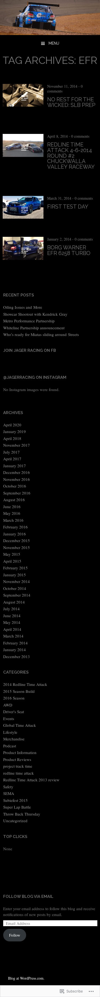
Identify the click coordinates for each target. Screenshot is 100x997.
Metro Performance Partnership (29, 320)
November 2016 (16, 479)
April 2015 (12, 561)
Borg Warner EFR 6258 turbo (68, 250)
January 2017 (14, 465)
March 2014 (13, 636)
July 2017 (11, 452)
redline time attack (18, 773)
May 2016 (11, 513)
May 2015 (11, 554)
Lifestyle (10, 732)
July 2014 (11, 608)
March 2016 (13, 520)
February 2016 (15, 527)
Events (8, 718)
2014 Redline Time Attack (25, 684)
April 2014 (12, 629)
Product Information (20, 752)
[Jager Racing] (50, 33)
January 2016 (14, 533)
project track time (17, 766)
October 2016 (14, 486)
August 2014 (14, 602)
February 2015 (15, 567)
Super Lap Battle (17, 807)
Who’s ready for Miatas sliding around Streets (41, 334)
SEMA (8, 793)
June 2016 (12, 506)
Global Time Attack (19, 725)
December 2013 (16, 656)
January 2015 (14, 574)
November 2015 (16, 547)
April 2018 (12, 438)
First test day (67, 206)
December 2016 (16, 472)
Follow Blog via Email (28, 896)
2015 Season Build (19, 691)
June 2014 (12, 615)
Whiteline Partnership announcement (34, 327)
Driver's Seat (13, 711)
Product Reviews (17, 759)
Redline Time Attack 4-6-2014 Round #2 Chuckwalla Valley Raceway (71, 155)
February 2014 (15, 643)
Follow (14, 935)
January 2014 (14, 649)
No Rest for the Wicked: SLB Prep (71, 102)
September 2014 (16, 595)
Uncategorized (15, 820)
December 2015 (16, 540)
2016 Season (14, 698)
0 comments (80, 136)
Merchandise (14, 738)
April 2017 (12, 458)
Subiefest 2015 (15, 800)
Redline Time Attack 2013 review (31, 779)
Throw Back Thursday (21, 814)
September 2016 (16, 493)
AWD (7, 705)
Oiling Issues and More (22, 307)
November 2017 (16, 445)
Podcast (9, 745)
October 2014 (14, 588)
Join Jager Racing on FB (29, 350)
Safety (8, 786)
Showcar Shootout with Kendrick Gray (35, 314)
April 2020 (12, 424)
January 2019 (14, 431)
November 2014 (16, 581)
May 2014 (11, 622)
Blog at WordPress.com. (26, 978)
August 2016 (14, 499)
